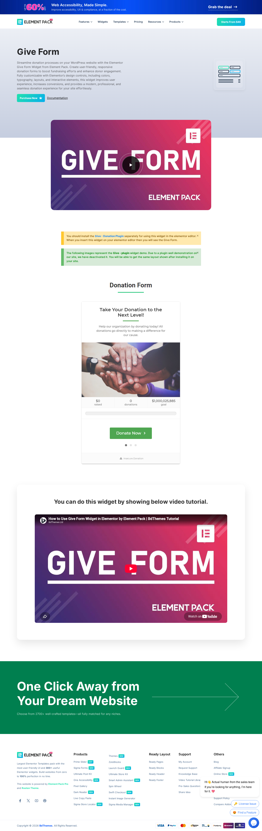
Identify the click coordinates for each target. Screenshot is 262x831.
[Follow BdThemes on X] (28, 800)
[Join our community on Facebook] (20, 800)
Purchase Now (28, 98)
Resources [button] (154, 21)
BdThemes (45, 825)
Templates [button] (119, 21)
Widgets (103, 21)
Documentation (57, 98)
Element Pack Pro (58, 783)
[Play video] (131, 165)
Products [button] (175, 21)
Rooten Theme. (30, 788)
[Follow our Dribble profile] (45, 800)
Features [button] (84, 21)
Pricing (138, 21)
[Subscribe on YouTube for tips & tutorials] (36, 800)
